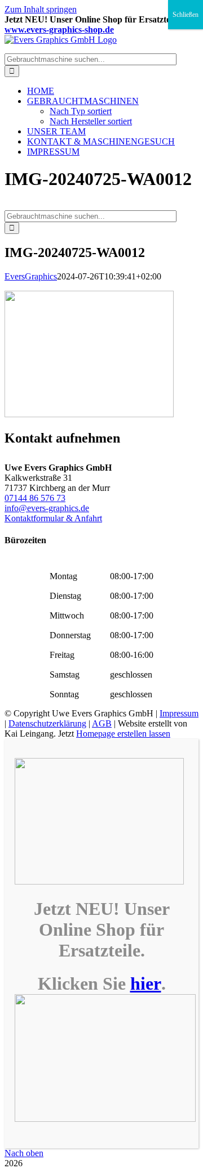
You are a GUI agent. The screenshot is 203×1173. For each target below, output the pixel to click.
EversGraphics (31, 276)
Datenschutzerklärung (47, 723)
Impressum (179, 713)
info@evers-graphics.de (47, 508)
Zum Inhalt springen (41, 9)
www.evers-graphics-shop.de (59, 29)
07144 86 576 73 (35, 498)
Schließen (185, 15)
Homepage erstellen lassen (123, 733)
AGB (102, 723)
